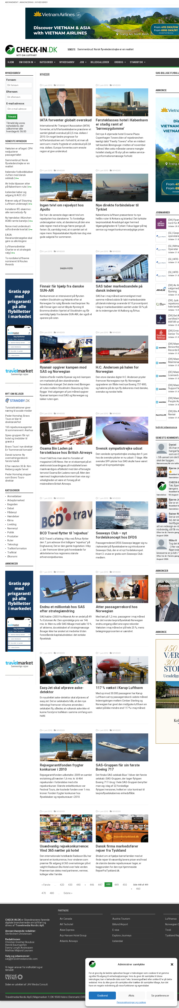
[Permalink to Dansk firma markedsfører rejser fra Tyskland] (122, 841)
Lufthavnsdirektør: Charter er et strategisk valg (18, 249)
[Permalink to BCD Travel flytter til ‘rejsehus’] (66, 528)
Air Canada (66, 918)
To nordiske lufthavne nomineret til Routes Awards (17, 261)
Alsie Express (67, 930)
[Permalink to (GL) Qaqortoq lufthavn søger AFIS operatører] (161, 241)
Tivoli (168, 930)
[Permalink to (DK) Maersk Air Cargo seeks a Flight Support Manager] (161, 393)
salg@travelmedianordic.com (21, 958)
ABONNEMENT (11, 2)
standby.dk (136, 62)
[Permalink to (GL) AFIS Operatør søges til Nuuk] (161, 267)
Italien (80, 49)
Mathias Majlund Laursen (19, 950)
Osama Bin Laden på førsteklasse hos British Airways (66, 450)
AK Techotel (66, 924)
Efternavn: (12, 91)
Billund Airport (120, 924)
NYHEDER (60, 85)
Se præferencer (160, 995)
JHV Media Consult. (37, 984)
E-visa (115, 930)
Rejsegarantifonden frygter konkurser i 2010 (62, 767)
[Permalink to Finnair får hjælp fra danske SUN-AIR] (66, 281)
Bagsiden (12, 504)
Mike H (173, 540)
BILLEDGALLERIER (100, 62)
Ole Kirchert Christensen (18, 933)
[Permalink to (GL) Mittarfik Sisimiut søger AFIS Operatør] (161, 254)
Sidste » (68, 893)
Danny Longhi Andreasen (19, 947)
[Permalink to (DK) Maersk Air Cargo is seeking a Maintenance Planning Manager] (161, 367)
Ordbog (118, 62)
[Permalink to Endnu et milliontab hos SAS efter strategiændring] (66, 602)
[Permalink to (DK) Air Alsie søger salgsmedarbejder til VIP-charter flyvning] (161, 293)
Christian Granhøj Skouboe (19, 942)
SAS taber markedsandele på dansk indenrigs (119, 288)
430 (70, 884)
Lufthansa (171, 918)
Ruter (10, 540)
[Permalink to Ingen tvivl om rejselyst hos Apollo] (66, 200)
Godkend (102, 995)
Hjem (11, 62)
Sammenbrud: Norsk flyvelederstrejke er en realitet (17, 163)
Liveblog (11, 524)
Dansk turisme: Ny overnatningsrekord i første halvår (16, 458)
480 (52, 893)
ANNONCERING (27, 2)
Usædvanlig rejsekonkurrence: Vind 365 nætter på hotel (64, 848)
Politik (10, 532)
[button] (172, 964)
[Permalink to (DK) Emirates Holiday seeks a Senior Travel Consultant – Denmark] (161, 339)
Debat (10, 508)
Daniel (172, 444)
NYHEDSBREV (41, 2)
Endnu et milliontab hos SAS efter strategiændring (62, 609)
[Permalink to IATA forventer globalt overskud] (66, 115)
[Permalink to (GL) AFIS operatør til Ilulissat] (161, 280)
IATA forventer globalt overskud (66, 120)
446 (92, 884)
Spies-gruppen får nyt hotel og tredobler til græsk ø (17, 438)
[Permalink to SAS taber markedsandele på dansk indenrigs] (122, 281)
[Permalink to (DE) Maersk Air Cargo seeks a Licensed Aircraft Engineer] (161, 380)
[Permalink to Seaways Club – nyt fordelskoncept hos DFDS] (122, 528)
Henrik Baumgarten (16, 944)
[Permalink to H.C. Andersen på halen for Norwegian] (122, 362)
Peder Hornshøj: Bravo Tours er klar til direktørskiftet (17, 418)
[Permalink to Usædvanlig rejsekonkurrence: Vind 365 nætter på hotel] (66, 841)
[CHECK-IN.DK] (31, 53)
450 (125, 884)
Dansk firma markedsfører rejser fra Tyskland (117, 848)
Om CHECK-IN (26, 62)
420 (62, 884)
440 (78, 884)
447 (100, 884)
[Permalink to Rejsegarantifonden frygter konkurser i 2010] (66, 760)
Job (82, 62)
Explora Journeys (121, 935)
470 (44, 893)
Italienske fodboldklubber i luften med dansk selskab (19, 175)
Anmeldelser (14, 496)
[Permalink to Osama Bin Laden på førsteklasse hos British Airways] (66, 443)
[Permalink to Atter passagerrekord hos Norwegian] (122, 602)
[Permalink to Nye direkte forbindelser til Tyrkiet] (122, 200)
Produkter (12, 536)
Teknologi (12, 544)
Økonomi (12, 556)
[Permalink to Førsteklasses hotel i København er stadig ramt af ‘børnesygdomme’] (122, 115)
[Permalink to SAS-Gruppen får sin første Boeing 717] (122, 760)
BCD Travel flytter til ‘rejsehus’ (64, 533)
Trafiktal (11, 552)
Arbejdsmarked (15, 500)
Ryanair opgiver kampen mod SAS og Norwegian (63, 369)
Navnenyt (12, 528)
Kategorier (46, 62)
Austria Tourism (121, 918)
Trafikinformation (17, 548)
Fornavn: (11, 79)
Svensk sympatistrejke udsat (119, 448)
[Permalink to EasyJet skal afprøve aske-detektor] (66, 683)
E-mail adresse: (15, 103)
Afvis (131, 995)
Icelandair (117, 941)
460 (138, 888)
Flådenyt (12, 512)
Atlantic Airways (69, 941)
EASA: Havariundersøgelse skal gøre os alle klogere (18, 237)
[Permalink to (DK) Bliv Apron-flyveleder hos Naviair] (161, 419)
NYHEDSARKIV (66, 62)
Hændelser (13, 516)
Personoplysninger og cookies (131, 1002)
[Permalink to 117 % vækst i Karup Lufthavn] (122, 683)
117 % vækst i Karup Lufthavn (119, 688)
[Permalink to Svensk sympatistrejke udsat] (122, 443)
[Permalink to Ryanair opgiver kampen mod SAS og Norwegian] (66, 362)
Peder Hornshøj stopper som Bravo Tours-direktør (18, 477)
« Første (46, 884)
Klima (10, 520)
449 (116, 884)
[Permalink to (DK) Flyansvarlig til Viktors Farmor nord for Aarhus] (161, 228)
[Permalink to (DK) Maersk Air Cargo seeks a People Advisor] (161, 406)
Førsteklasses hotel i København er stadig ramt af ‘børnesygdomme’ (122, 124)
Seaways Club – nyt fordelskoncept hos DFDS (116, 535)
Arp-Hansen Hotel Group (73, 935)
